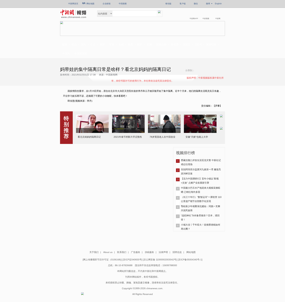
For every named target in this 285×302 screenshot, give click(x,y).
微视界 (175, 44)
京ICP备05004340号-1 (190, 259)
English (218, 3)
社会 (92, 44)
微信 (196, 3)
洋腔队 (187, 44)
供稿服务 (149, 252)
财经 (139, 44)
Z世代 (198, 44)
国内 (83, 44)
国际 (102, 44)
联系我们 (121, 252)
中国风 (66, 53)
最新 (64, 44)
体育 (130, 44)
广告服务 (135, 252)
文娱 (121, 44)
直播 (149, 44)
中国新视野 (80, 53)
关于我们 (94, 252)
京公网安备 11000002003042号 (160, 259)
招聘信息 (177, 252)
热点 (74, 44)
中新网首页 (73, 3)
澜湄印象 (211, 44)
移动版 (168, 3)
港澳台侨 (161, 44)
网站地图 (90, 3)
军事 (111, 44)
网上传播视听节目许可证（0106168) (102, 259)
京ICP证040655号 (132, 259)
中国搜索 (123, 3)
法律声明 (163, 252)
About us (107, 252)
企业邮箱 (107, 3)
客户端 (183, 3)
